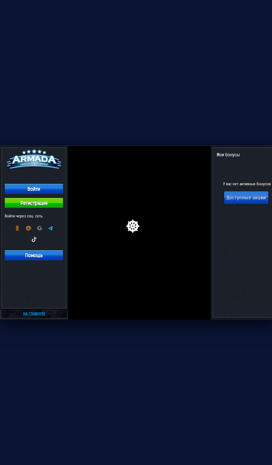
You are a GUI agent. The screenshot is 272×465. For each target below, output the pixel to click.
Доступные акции (246, 197)
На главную (34, 313)
